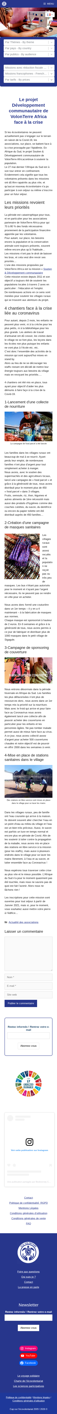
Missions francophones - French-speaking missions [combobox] (26, 73)
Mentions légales (41, 1397)
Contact (28, 1197)
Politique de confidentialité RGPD (28, 1203)
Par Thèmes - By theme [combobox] (19, 42)
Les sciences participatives (28, 1386)
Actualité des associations (23, 922)
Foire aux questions (28, 1271)
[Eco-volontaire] (4, 4)
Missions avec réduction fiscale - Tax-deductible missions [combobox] (26, 67)
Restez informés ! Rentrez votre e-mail (28, 1028)
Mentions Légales (28, 1208)
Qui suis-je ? (28, 1276)
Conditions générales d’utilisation (28, 1213)
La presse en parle (28, 1287)
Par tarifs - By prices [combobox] (17, 79)
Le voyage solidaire (28, 1375)
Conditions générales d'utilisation (28, 1400)
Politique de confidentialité (18, 1397)
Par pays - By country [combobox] (18, 48)
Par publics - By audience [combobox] (20, 54)
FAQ (28, 1223)
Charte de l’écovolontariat (28, 1381)
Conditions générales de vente (28, 1218)
